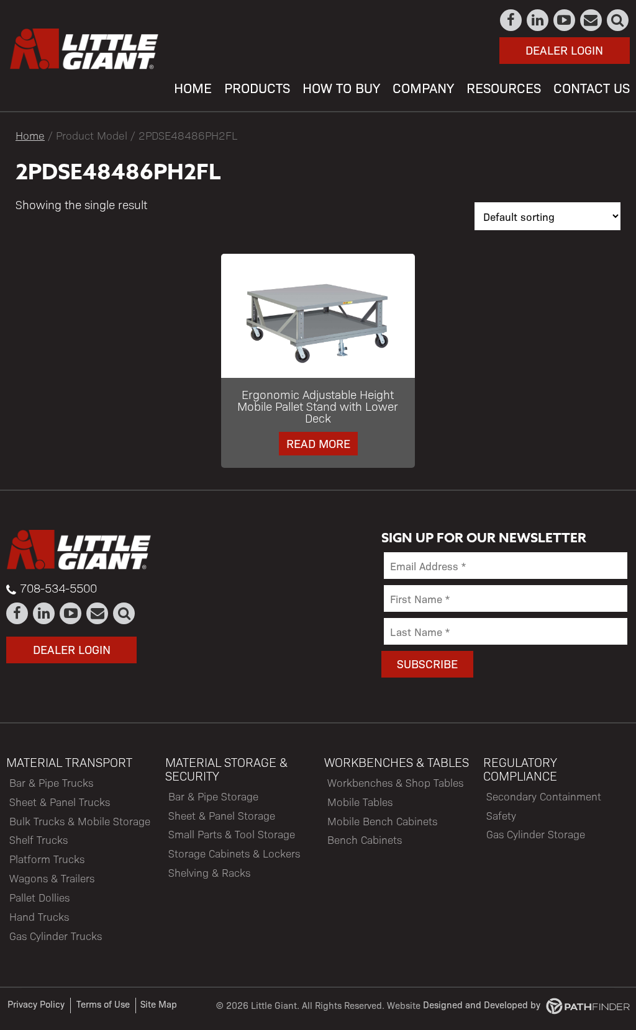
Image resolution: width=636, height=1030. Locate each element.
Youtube (564, 20)
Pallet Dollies (39, 897)
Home (30, 135)
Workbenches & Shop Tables (395, 782)
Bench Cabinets (364, 839)
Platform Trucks (46, 859)
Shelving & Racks (209, 872)
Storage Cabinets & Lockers (234, 853)
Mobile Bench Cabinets (382, 821)
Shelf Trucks (38, 839)
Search (618, 20)
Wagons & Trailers (51, 878)
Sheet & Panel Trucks (59, 801)
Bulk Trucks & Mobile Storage (79, 821)
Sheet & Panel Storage (221, 815)
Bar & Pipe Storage (213, 796)
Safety (501, 815)
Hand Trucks (39, 916)
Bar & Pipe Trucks (51, 782)
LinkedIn (538, 20)
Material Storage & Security (226, 769)
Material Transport (69, 762)
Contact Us (591, 20)
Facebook (511, 20)
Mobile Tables (360, 801)
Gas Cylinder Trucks (55, 936)
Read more (318, 443)
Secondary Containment (543, 796)
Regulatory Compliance (520, 769)
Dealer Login (564, 50)
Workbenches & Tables (396, 762)
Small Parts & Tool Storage (231, 834)
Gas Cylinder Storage (535, 834)
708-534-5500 (58, 587)
